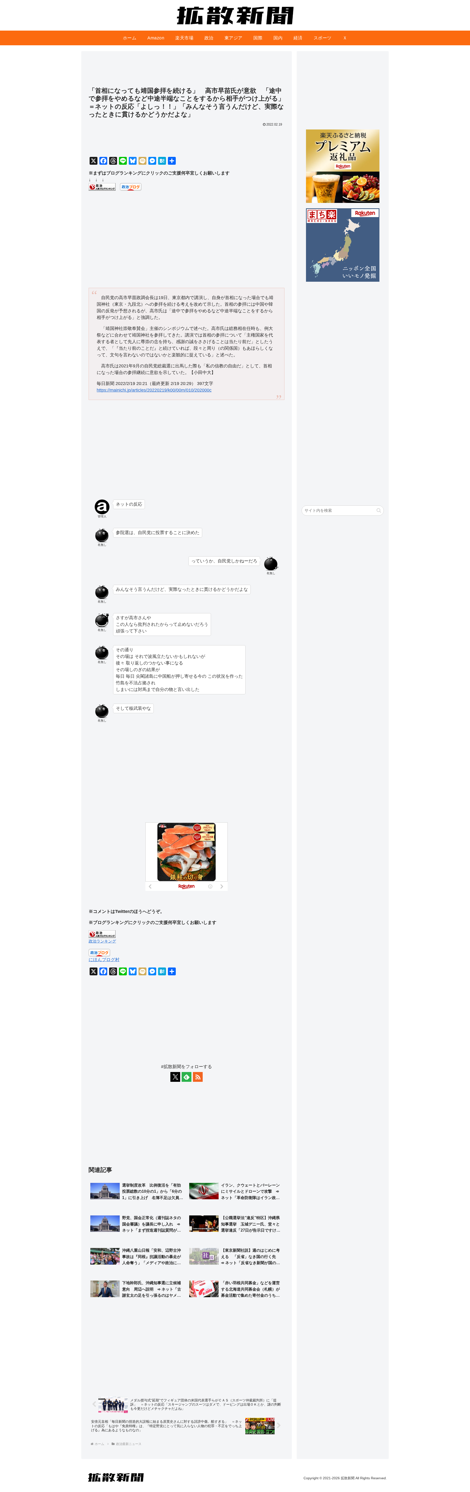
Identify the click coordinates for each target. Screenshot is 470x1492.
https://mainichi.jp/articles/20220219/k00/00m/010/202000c (154, 390)
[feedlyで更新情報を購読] (186, 1077)
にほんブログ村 (104, 959)
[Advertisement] (186, 71)
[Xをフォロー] (175, 1077)
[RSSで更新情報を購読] (198, 1077)
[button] (379, 510)
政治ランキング (102, 941)
